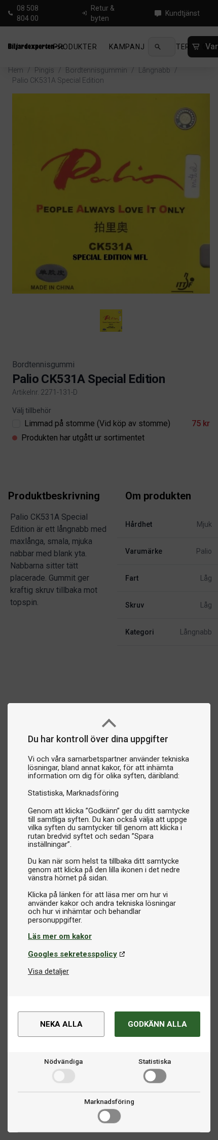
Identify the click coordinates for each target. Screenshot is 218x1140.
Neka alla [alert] (61, 1024)
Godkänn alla (157, 1024)
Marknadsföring (109, 1101)
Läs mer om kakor (60, 936)
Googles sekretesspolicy (72, 954)
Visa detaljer (48, 971)
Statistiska (154, 1061)
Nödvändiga (63, 1061)
